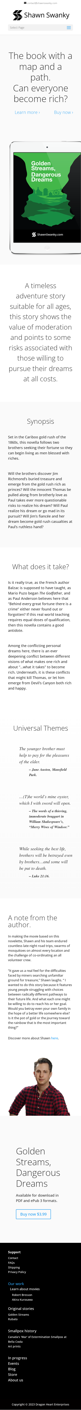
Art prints (14, 1346)
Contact (13, 1258)
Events (13, 1363)
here (54, 1038)
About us (15, 1380)
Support (14, 1252)
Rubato (12, 1319)
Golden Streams (18, 1314)
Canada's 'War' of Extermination (29, 1337)
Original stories (21, 1308)
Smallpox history (22, 1330)
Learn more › (27, 112)
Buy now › (63, 112)
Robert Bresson (22, 1295)
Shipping (14, 1267)
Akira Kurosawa (22, 1299)
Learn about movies (25, 1289)
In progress (17, 1358)
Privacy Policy (17, 1272)
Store (12, 1374)
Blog (12, 1369)
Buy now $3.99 (33, 1214)
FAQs (11, 1263)
